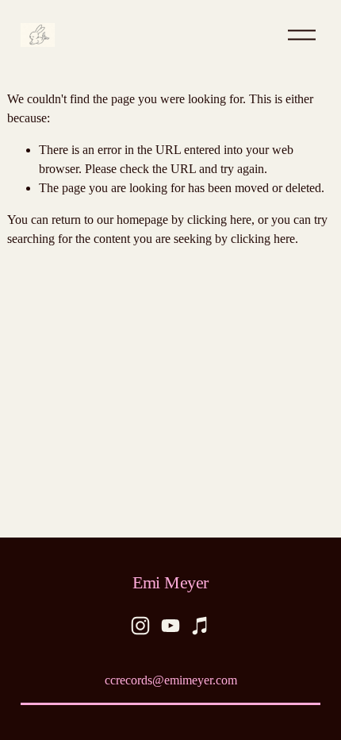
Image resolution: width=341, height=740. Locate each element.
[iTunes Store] (200, 625)
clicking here (219, 219)
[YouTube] (170, 625)
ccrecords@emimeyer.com (171, 680)
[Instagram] (140, 625)
